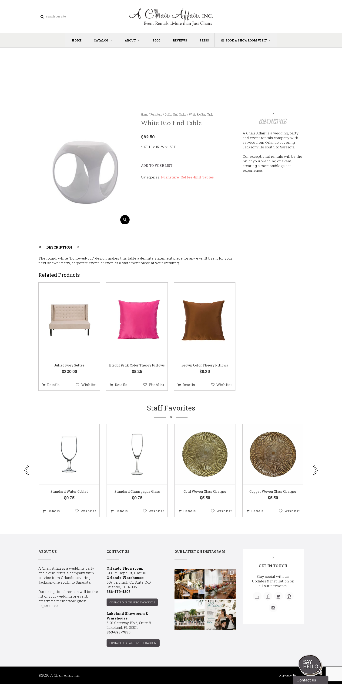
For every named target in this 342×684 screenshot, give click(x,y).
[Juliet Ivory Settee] (63, 320)
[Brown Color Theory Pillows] (199, 320)
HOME (76, 40)
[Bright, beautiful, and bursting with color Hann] (220, 584)
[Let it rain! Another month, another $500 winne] (220, 615)
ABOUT (130, 40)
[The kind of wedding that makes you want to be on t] (189, 615)
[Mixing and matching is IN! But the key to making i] (189, 584)
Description (59, 247)
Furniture (156, 114)
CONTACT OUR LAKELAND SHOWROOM (133, 643)
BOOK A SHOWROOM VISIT (246, 40)
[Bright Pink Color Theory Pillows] (131, 320)
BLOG (156, 40)
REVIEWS (180, 40)
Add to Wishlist (156, 165)
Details (53, 384)
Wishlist (89, 384)
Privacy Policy (291, 675)
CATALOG (101, 40)
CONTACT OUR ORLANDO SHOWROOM (132, 602)
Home (144, 114)
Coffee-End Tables (175, 114)
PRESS (204, 40)
